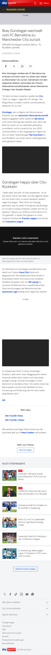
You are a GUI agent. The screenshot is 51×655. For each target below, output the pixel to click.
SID (3, 400)
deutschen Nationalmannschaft (33, 115)
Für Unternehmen (11, 608)
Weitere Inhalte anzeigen (25, 569)
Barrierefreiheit (8, 643)
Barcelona (39, 118)
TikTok (15, 594)
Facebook (10, 594)
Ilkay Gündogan (25, 450)
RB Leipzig (33, 282)
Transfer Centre (15, 9)
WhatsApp (32, 594)
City (41, 96)
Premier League (29, 218)
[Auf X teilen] (14, 66)
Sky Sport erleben (11, 602)
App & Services (9, 614)
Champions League (14, 221)
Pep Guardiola (35, 135)
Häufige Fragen (8, 622)
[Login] (35, 3)
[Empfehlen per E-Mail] (30, 66)
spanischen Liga (9, 291)
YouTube (27, 594)
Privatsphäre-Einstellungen (13, 640)
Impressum (6, 626)
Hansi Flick (24, 272)
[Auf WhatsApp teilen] (22, 66)
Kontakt (5, 636)
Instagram (21, 594)
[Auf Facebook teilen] (6, 66)
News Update (27, 432)
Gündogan (7, 112)
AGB (4, 629)
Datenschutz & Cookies (11, 633)
